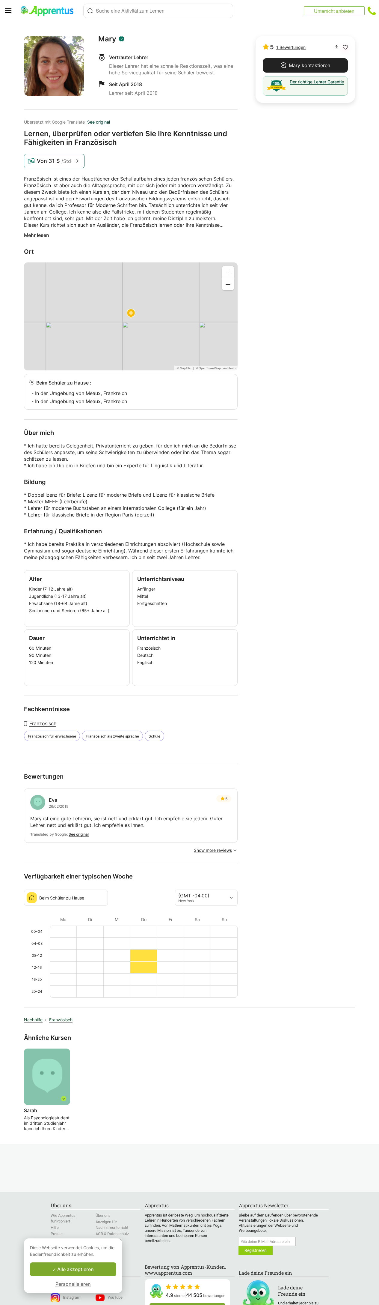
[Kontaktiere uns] (372, 11)
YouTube (115, 1297)
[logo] (49, 11)
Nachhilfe (33, 1019)
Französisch (42, 723)
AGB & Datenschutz (112, 1234)
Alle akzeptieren (75, 1269)
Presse (57, 1234)
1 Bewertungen (291, 47)
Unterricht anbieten (334, 10)
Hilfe (55, 1227)
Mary (107, 39)
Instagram (71, 1297)
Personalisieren (73, 1284)
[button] (345, 47)
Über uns (103, 1215)
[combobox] (158, 11)
